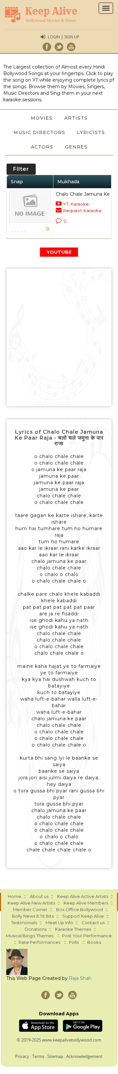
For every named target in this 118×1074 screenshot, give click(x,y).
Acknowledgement (84, 1056)
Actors (42, 147)
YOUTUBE (59, 252)
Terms (38, 1056)
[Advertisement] (59, 337)
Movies (41, 118)
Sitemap (55, 1056)
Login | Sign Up (63, 37)
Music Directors (39, 132)
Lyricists (91, 132)
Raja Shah (80, 978)
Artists (76, 118)
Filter (21, 169)
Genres (76, 147)
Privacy (22, 1056)
